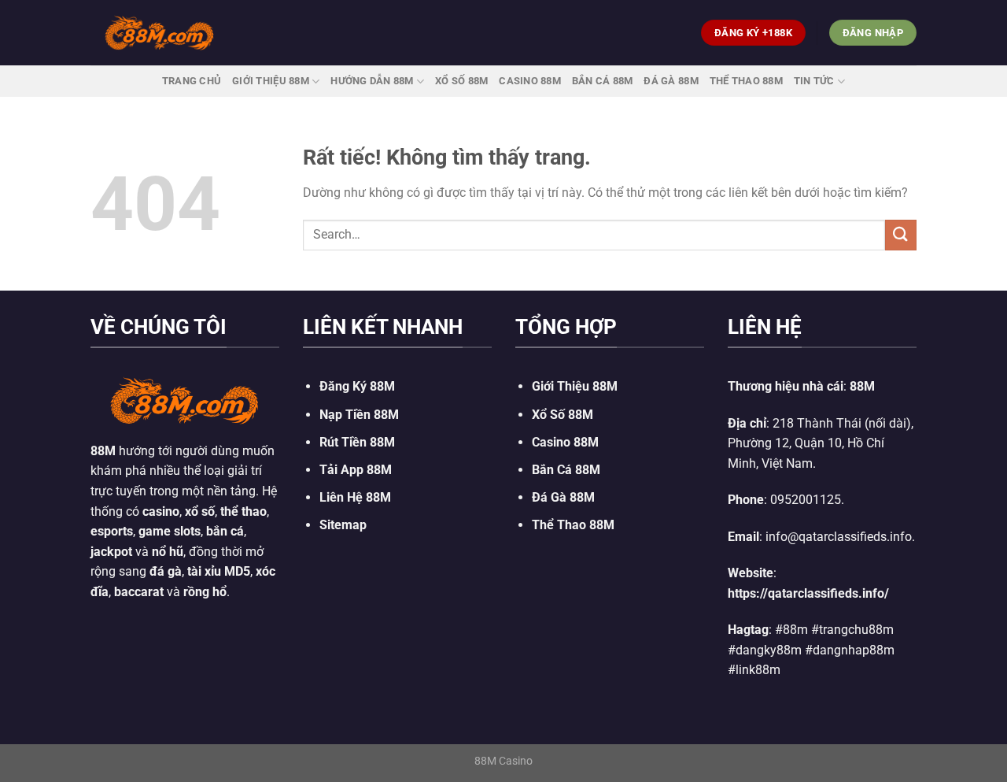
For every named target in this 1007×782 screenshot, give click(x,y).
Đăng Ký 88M (357, 386)
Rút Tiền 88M (357, 442)
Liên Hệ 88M (355, 497)
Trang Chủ (191, 81)
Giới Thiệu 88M (270, 81)
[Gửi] (901, 235)
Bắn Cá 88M (602, 81)
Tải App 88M (355, 469)
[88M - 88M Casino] (159, 32)
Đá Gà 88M (671, 81)
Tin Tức (814, 81)
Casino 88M (530, 81)
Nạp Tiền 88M (359, 414)
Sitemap (343, 524)
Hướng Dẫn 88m (371, 81)
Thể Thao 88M (746, 81)
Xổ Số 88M (562, 414)
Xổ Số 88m (461, 81)
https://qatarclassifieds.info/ (808, 593)
